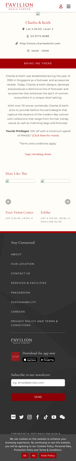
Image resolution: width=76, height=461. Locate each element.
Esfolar (46, 212)
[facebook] (37, 417)
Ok (25, 455)
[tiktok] (46, 417)
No (34, 455)
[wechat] (62, 417)
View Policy (48, 455)
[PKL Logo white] (21, 339)
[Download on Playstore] (47, 358)
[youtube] (54, 417)
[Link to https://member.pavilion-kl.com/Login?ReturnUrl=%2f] (61, 6)
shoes (47, 154)
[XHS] (13, 417)
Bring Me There (38, 63)
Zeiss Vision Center (19, 212)
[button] (8, 202)
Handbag (37, 154)
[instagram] (29, 417)
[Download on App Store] (30, 358)
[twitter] (21, 417)
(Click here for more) (45, 135)
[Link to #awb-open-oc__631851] (68, 6)
